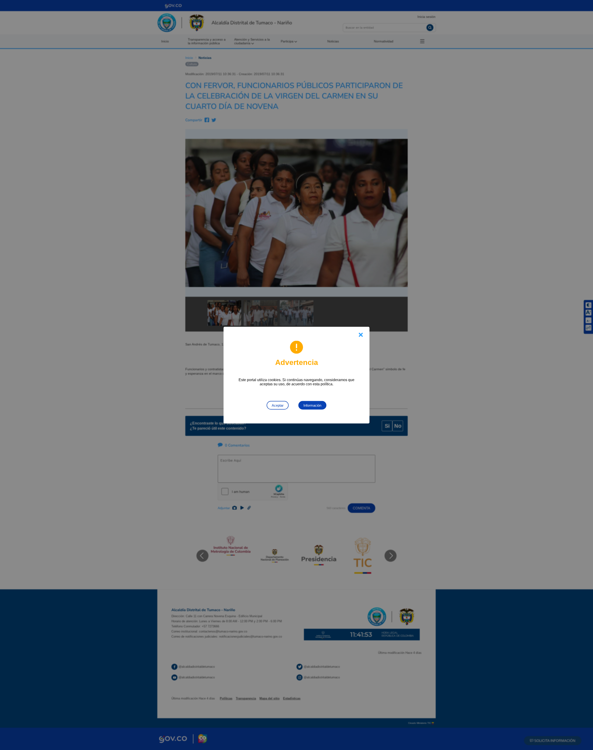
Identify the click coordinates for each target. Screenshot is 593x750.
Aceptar (278, 405)
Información (312, 405)
